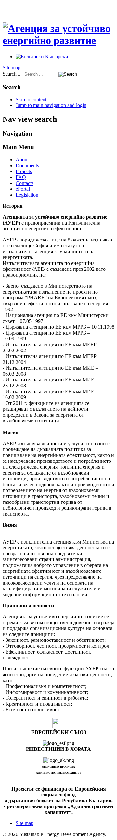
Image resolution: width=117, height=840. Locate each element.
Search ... (12, 73)
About (22, 159)
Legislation (27, 195)
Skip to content (31, 99)
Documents (27, 165)
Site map (11, 67)
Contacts (24, 183)
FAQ (21, 177)
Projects (24, 171)
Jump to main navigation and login (51, 105)
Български (56, 56)
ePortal (23, 189)
